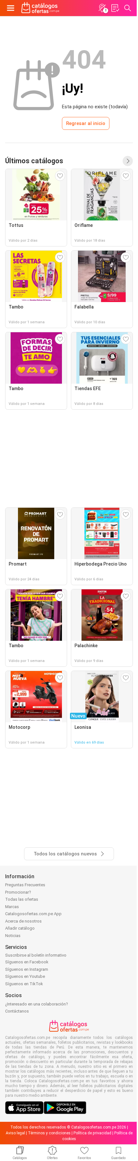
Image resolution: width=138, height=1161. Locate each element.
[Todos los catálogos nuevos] (128, 161)
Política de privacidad (92, 1133)
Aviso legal (15, 1133)
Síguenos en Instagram (26, 969)
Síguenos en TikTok (24, 983)
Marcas (12, 906)
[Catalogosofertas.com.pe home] (40, 8)
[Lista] (115, 8)
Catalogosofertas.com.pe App (33, 913)
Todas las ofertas (21, 899)
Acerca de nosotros (23, 921)
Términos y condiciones (49, 1133)
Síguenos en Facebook (26, 962)
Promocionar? (18, 892)
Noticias (13, 935)
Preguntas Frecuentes (25, 884)
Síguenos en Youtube (25, 976)
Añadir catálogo (20, 928)
